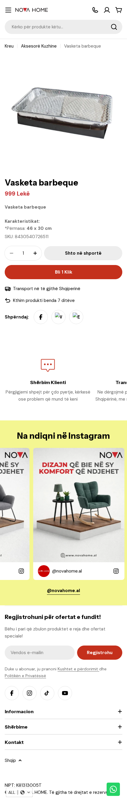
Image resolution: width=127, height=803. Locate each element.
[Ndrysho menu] (8, 10)
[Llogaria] (106, 10)
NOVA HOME (34, 792)
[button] (19, 792)
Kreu (9, 46)
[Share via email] (76, 317)
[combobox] (63, 27)
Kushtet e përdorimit (78, 669)
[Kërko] (114, 26)
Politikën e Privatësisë (25, 675)
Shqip (10, 760)
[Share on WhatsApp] (58, 317)
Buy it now (63, 272)
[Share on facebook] (41, 317)
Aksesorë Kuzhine (39, 46)
